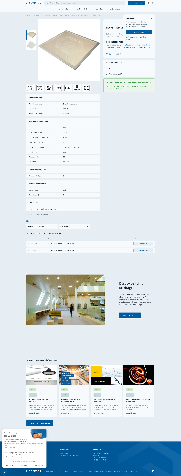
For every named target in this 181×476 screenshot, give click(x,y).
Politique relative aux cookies (116, 471)
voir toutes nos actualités (40, 423)
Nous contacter (65, 453)
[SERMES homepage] (33, 3)
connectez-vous (136, 3)
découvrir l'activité (130, 315)
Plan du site (134, 471)
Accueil (28, 16)
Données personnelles (95, 471)
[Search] (47, 3)
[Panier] (153, 3)
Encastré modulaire (60, 16)
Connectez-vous (143, 47)
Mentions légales (78, 471)
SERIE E (72, 16)
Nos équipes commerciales (69, 455)
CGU (60, 471)
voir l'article (143, 244)
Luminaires (47, 16)
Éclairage (37, 16)
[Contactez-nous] (148, 3)
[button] (42, 226)
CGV (66, 471)
